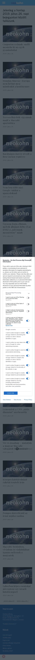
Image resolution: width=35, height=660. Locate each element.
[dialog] (17, 330)
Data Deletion (7, 399)
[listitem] (17, 293)
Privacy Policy (28, 399)
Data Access (17, 399)
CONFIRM (10, 393)
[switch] (27, 298)
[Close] (31, 260)
